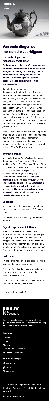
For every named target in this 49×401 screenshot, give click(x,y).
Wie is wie (7, 345)
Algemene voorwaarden (13, 396)
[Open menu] (43, 6)
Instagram (7, 244)
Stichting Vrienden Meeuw (14, 349)
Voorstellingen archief (15, 292)
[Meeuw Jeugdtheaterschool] (12, 311)
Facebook (38, 241)
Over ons (6, 338)
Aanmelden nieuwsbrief (13, 352)
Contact (6, 341)
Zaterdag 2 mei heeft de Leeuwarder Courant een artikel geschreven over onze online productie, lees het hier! (23, 272)
